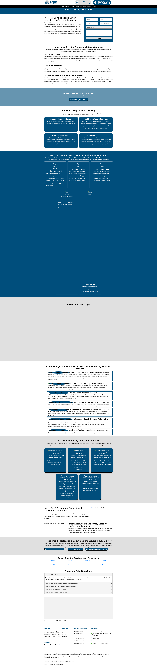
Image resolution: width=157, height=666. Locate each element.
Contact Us (83, 6)
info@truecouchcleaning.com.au (97, 549)
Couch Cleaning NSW (79, 638)
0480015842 (104, 2)
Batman (70, 560)
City (73, 6)
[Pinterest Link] (52, 646)
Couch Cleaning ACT (79, 643)
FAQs (94, 6)
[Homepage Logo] (50, 2)
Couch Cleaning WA (78, 633)
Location (89, 6)
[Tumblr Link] (56, 646)
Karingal (104, 560)
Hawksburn (52, 560)
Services (67, 6)
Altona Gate (52, 564)
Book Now (73, 99)
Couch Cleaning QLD (79, 641)
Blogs (77, 6)
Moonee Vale (87, 564)
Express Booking (85, 2)
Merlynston (104, 564)
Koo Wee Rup (87, 560)
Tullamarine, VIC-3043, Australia (55, 549)
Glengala (70, 564)
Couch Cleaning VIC (78, 631)
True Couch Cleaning (59, 661)
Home (62, 6)
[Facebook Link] (46, 646)
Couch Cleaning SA (78, 636)
